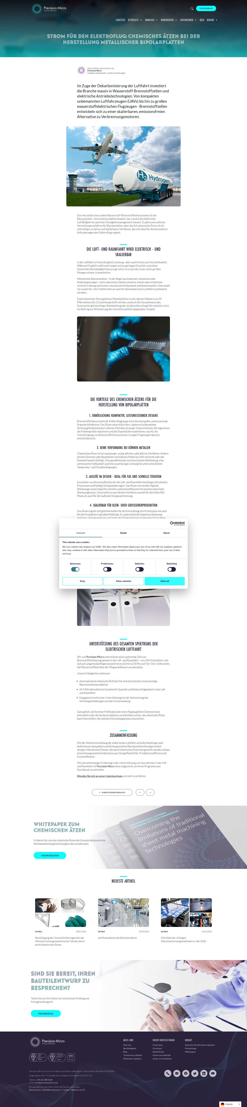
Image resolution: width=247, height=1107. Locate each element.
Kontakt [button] (210, 20)
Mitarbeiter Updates (132, 1058)
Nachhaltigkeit (129, 1048)
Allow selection (123, 581)
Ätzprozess (158, 1045)
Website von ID (78, 1090)
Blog (202, 20)
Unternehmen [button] (186, 20)
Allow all (164, 581)
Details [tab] (123, 533)
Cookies (65, 1090)
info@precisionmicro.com (46, 1082)
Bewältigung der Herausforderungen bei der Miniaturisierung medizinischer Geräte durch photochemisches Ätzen (60, 941)
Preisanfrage (206, 8)
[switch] (107, 569)
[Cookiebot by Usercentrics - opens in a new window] (172, 523)
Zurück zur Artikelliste (113, 792)
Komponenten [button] (167, 20)
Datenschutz (35, 1090)
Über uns (127, 1045)
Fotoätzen (157, 1048)
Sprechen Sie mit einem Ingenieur (200, 1045)
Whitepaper (190, 1052)
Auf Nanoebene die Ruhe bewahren (117, 937)
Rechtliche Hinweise (51, 1090)
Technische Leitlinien (132, 1055)
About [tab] (166, 533)
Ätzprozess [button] (133, 20)
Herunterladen (50, 855)
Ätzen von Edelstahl (162, 1055)
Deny (82, 581)
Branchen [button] (149, 20)
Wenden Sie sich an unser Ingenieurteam (99, 776)
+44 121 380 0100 (44, 1080)
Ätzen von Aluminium (162, 1058)
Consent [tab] (80, 533)
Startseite (120, 20)
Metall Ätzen (158, 1052)
